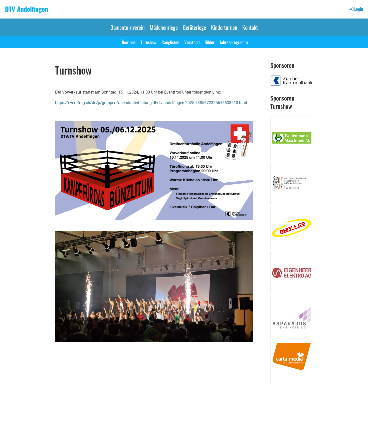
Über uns (127, 42)
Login (358, 9)
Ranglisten (170, 42)
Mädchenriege (164, 27)
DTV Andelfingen (26, 9)
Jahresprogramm (234, 42)
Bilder (210, 42)
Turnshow (148, 42)
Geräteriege (194, 27)
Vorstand (192, 42)
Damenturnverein (127, 27)
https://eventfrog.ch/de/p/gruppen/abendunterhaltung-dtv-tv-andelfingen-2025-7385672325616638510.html (151, 102)
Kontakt (250, 27)
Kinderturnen (224, 27)
